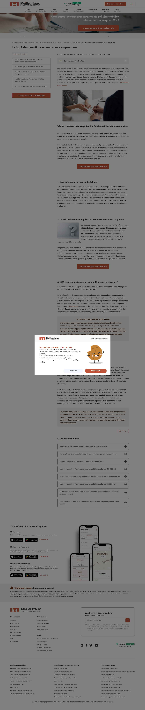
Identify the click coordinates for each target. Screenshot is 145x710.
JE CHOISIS (73, 371)
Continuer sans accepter (97, 340)
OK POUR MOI (96, 371)
